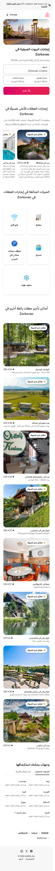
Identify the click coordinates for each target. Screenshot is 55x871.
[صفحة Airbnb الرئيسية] (47, 14)
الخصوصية (30, 859)
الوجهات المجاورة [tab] (42, 771)
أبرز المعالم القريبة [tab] (23, 771)
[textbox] (38, 81)
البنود (21, 859)
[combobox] (26, 71)
